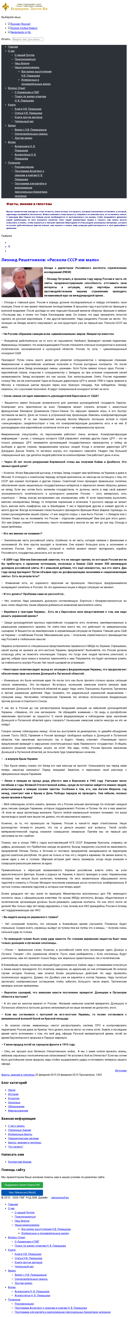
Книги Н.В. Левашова (28, 109)
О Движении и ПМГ (27, 92)
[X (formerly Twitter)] (9, 246)
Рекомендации (24, 167)
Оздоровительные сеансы (31, 133)
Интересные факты (20, 1134)
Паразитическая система (23, 1138)
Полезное (14, 162)
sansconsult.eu (60, 1197)
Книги (12, 104)
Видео (12, 125)
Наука (11, 1090)
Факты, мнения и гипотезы (18, 1074)
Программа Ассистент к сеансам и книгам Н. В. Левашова (29, 175)
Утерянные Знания (19, 1130)
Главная (13, 46)
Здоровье (14, 1102)
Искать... (6, 39)
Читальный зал (24, 121)
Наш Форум (22, 63)
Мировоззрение (18, 1110)
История (13, 1094)
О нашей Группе (24, 55)
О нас (11, 51)
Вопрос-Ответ (16, 88)
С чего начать (16, 1126)
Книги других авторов (28, 117)
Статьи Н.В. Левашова (28, 113)
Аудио (12, 142)
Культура (13, 1098)
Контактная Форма (19, 1161)
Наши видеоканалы (27, 67)
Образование (16, 1106)
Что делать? (15, 1146)
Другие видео (23, 138)
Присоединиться (25, 59)
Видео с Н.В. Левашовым (30, 129)
